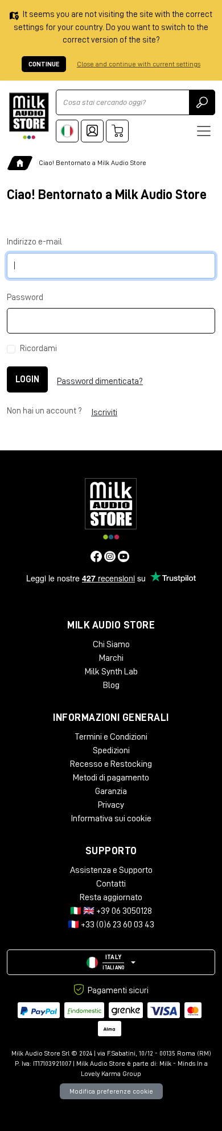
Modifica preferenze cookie (111, 1091)
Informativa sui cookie (111, 818)
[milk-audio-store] (29, 116)
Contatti (111, 883)
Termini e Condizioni (111, 736)
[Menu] (203, 131)
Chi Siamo (111, 644)
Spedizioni (111, 750)
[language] (67, 131)
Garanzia (111, 791)
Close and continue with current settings (138, 64)
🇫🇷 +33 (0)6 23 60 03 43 (111, 924)
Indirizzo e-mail (34, 242)
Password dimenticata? (100, 381)
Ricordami (38, 348)
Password (25, 297)
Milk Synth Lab (111, 671)
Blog (111, 685)
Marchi (111, 657)
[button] (111, 962)
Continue (43, 64)
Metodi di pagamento (111, 777)
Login (27, 379)
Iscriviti (104, 412)
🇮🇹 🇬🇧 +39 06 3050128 (111, 910)
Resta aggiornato (111, 897)
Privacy (111, 804)
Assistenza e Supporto (111, 870)
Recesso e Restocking (111, 764)
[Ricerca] (202, 102)
